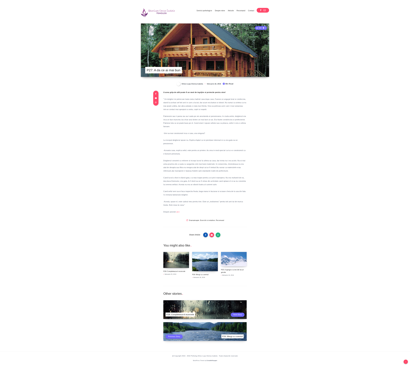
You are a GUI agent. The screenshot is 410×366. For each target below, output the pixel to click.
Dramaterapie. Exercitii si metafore (202, 220)
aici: (178, 212)
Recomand (241, 11)
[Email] (265, 10)
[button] (406, 362)
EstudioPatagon (212, 360)
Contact (251, 11)
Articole (231, 11)
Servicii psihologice (204, 11)
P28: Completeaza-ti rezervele (174, 271)
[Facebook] (260, 10)
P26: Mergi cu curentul (200, 274)
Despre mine (220, 11)
